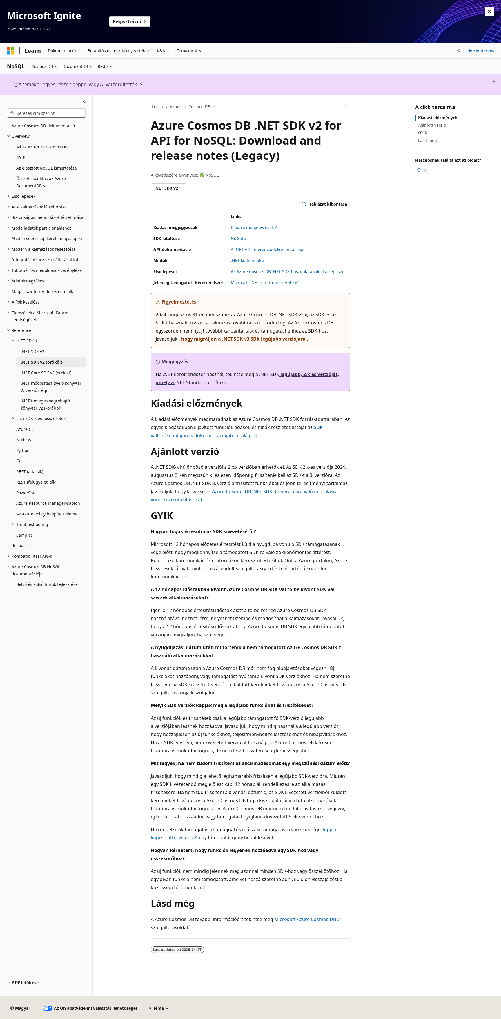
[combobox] (46, 113)
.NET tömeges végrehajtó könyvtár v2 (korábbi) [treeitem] (45, 404)
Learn (157, 106)
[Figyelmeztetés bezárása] (489, 11)
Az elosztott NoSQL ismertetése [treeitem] (46, 168)
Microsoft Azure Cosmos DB (305, 919)
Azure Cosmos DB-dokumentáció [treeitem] (43, 125)
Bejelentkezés (480, 50)
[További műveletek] (345, 107)
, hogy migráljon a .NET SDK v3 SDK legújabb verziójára (242, 339)
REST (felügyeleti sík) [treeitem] (36, 482)
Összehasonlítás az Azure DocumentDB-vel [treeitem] (41, 182)
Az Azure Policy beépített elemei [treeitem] (47, 514)
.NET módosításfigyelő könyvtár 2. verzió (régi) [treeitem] (51, 386)
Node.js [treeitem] (23, 439)
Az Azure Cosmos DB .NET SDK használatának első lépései (287, 271)
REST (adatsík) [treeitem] (29, 471)
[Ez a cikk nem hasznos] (425, 169)
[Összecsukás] (85, 101)
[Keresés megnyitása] (459, 51)
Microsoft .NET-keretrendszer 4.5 (263, 282)
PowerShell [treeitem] (27, 492)
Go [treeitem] (18, 461)
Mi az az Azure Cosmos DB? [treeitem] (42, 147)
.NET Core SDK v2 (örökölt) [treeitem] (46, 372)
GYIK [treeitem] (21, 157)
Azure (175, 106)
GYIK (422, 132)
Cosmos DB (199, 106)
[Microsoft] (10, 51)
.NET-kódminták (246, 260)
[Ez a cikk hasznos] (418, 169)
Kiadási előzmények (438, 117)
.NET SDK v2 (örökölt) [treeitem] (42, 362)
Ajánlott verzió (432, 125)
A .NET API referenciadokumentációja (267, 249)
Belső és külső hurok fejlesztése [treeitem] (47, 584)
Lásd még (427, 140)
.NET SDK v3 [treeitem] (32, 351)
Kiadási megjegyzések (252, 227)
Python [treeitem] (23, 450)
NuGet (237, 238)
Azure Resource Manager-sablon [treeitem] (48, 503)
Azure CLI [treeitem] (25, 429)
